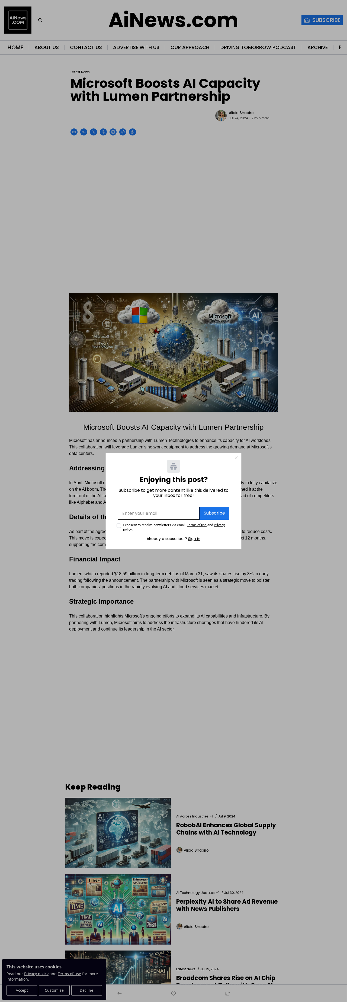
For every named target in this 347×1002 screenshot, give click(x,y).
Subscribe (214, 513)
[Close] (236, 458)
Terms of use (197, 525)
